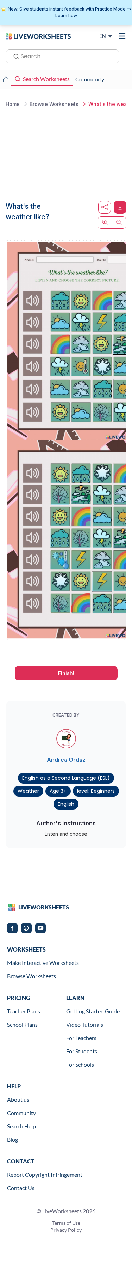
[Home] (38, 35)
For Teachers (81, 1037)
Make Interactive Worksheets (43, 962)
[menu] (122, 36)
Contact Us (20, 1187)
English (66, 803)
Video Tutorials (84, 1024)
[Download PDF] (120, 207)
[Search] (14, 56)
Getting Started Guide (93, 1011)
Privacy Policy (66, 1230)
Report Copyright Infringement (44, 1174)
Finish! (66, 673)
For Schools (80, 1064)
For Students (81, 1051)
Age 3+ (58, 790)
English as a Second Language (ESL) (66, 777)
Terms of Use (66, 1223)
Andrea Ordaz (66, 759)
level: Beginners (96, 790)
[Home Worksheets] (5, 79)
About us (18, 1099)
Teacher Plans (23, 1011)
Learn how (66, 15)
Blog (12, 1139)
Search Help (21, 1126)
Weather (28, 790)
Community (21, 1112)
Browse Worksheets (31, 976)
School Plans (22, 1024)
